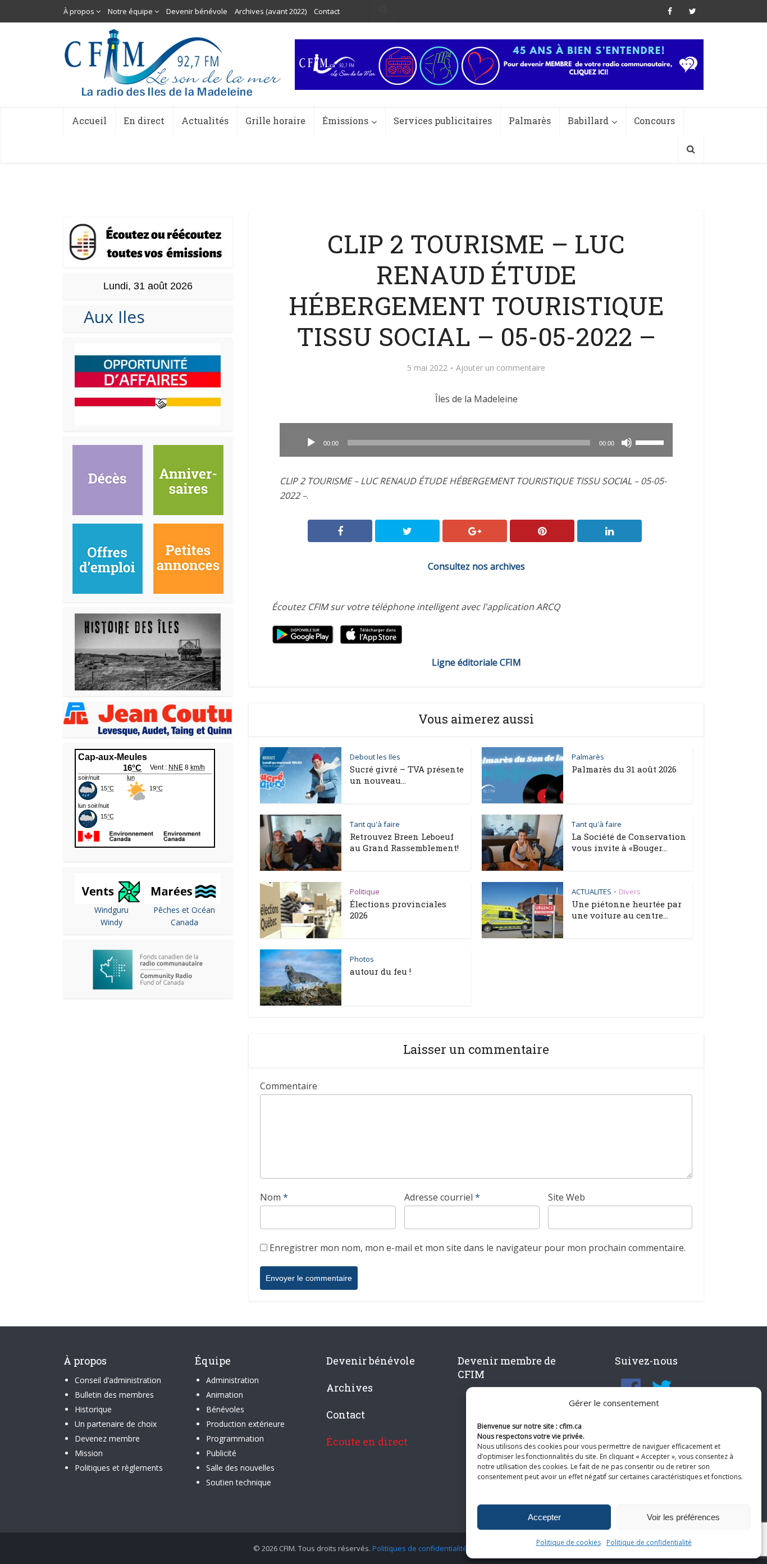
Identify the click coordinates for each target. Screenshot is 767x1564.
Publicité (221, 1453)
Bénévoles (225, 1409)
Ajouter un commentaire (500, 368)
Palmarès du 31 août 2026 (624, 769)
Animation (224, 1394)
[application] (476, 440)
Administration (232, 1380)
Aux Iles (110, 316)
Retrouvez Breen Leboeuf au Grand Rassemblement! (404, 842)
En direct (144, 120)
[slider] (651, 441)
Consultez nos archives (476, 566)
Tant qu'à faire (375, 824)
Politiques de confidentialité (419, 1548)
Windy (111, 922)
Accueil (89, 120)
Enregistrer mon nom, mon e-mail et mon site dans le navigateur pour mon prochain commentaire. (478, 1248)
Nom (274, 1197)
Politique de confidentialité (649, 1542)
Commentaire (288, 1086)
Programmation (235, 1438)
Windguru (111, 909)
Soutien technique (238, 1482)
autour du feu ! (380, 971)
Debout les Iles (375, 757)
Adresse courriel (442, 1197)
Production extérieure (245, 1423)
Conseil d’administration (118, 1380)
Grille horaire (275, 120)
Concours (654, 120)
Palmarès (530, 120)
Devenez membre (107, 1438)
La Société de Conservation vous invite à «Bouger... (629, 842)
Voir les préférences (683, 1517)
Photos (362, 959)
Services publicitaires (443, 120)
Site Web (566, 1197)
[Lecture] (311, 442)
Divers (630, 891)
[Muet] (626, 442)
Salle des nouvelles (240, 1467)
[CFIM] (174, 62)
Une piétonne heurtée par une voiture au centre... (627, 909)
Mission (89, 1453)
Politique (365, 891)
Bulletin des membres (114, 1394)
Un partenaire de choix (116, 1423)
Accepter (544, 1517)
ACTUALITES (591, 891)
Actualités (205, 120)
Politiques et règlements (119, 1467)
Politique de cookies (568, 1542)
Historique (93, 1409)
